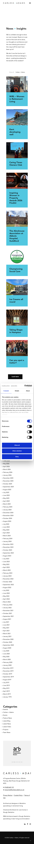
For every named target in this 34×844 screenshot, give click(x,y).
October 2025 (7, 484)
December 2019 (8, 668)
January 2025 (7, 510)
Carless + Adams (8, 712)
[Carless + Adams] (14, 3)
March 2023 (7, 570)
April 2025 (6, 501)
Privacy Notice (7, 795)
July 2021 (6, 622)
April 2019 (6, 691)
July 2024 (6, 524)
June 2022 (6, 593)
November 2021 (8, 610)
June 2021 (6, 625)
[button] (30, 3)
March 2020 (7, 659)
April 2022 (6, 599)
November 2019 (8, 671)
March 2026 (7, 469)
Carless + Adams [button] (20, 72)
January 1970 (7, 697)
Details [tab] (17, 391)
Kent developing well (14, 132)
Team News (6, 732)
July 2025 (6, 492)
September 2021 (8, 616)
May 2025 (6, 498)
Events (5, 715)
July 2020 (6, 651)
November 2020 (8, 639)
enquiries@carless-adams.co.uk (14, 790)
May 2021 (6, 628)
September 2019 (8, 677)
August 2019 (7, 679)
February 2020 (7, 662)
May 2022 (6, 596)
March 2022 (7, 602)
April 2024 (6, 533)
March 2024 (7, 535)
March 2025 (7, 504)
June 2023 (6, 561)
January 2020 (7, 665)
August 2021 (7, 619)
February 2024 (7, 538)
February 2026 (7, 472)
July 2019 (6, 682)
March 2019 (7, 694)
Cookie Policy (18, 795)
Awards (5, 709)
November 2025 (8, 481)
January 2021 (7, 636)
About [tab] (28, 391)
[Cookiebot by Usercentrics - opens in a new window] (24, 386)
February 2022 (7, 605)
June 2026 (6, 461)
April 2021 (6, 631)
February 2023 (7, 573)
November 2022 (8, 579)
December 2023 (8, 544)
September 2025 (8, 487)
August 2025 (7, 489)
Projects (5, 729)
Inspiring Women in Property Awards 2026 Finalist (15, 198)
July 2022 (6, 590)
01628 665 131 (9, 787)
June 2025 (6, 495)
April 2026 (6, 466)
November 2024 (8, 515)
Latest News (7, 724)
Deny (17, 456)
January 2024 (7, 541)
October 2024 (7, 518)
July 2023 (6, 559)
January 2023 (7, 576)
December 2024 (8, 512)
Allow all (17, 445)
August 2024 (7, 521)
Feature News (7, 718)
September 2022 (8, 584)
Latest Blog (6, 721)
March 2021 (7, 633)
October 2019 (7, 674)
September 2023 (8, 553)
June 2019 (6, 685)
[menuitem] (11, 72)
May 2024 (6, 530)
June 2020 (6, 654)
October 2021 (7, 613)
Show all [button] (11, 72)
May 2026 (6, 463)
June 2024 (6, 527)
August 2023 (7, 556)
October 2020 (7, 642)
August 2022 (7, 587)
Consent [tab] (6, 391)
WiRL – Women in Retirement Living (16, 99)
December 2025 (8, 478)
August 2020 (7, 648)
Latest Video (7, 727)
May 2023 (6, 564)
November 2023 (8, 547)
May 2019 (6, 688)
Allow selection (17, 451)
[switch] (29, 426)
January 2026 (7, 475)
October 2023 (7, 550)
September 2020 (8, 645)
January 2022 (7, 607)
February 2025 (7, 507)
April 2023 (6, 567)
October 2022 (7, 582)
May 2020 (6, 656)
